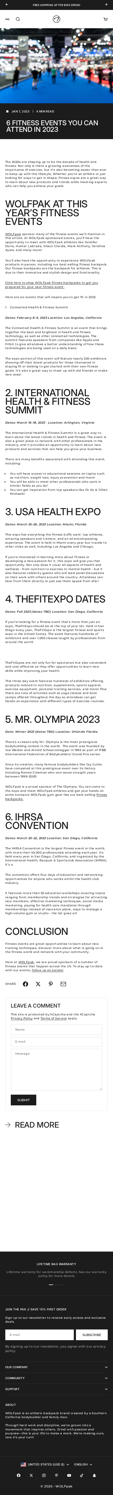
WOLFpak (13, 234)
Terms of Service (53, 1018)
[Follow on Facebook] (19, 1475)
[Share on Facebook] (25, 984)
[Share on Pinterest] (51, 984)
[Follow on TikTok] (82, 1475)
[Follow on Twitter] (31, 1475)
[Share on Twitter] (38, 984)
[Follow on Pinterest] (56, 1475)
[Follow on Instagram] (44, 1475)
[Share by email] (63, 984)
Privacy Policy (22, 1018)
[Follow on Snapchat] (94, 1475)
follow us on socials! (47, 970)
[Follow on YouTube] (69, 1475)
